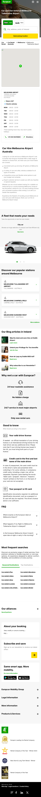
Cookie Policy (24, 786)
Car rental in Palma (26, 576)
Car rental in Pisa (7, 572)
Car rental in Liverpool (27, 584)
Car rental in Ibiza (7, 580)
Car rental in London (8, 584)
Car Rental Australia (11, 43)
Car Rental (4, 43)
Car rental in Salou (8, 576)
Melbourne (21, 42)
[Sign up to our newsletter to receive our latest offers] (34, 655)
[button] (20, 66)
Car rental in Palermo (27, 580)
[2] (20, 262)
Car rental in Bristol (26, 588)
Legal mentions (13, 786)
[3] (24, 262)
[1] (17, 262)
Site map (4, 786)
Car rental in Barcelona (27, 572)
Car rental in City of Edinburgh (10, 588)
